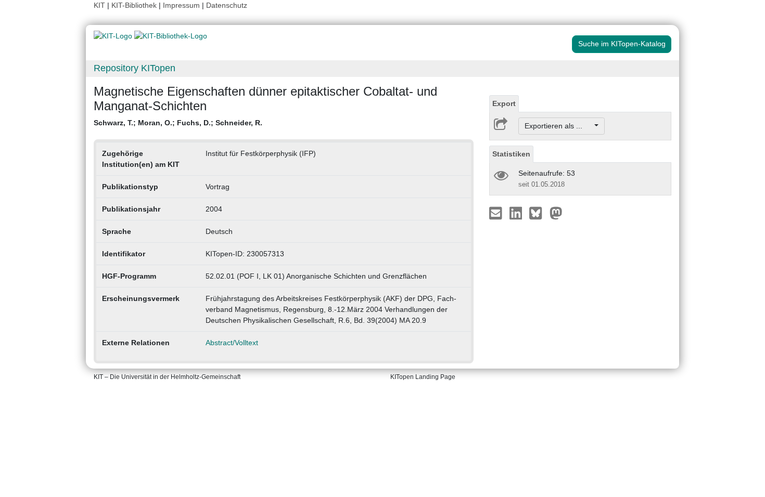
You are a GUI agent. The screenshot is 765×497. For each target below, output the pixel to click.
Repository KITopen (134, 68)
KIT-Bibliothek (135, 5)
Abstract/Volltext (232, 342)
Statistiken (511, 154)
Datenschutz (226, 5)
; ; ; (178, 123)
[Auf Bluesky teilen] (538, 212)
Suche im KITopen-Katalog (622, 44)
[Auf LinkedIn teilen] (517, 212)
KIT (99, 5)
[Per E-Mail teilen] (496, 212)
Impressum (181, 5)
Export (504, 103)
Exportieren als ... (559, 126)
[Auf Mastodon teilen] (556, 212)
